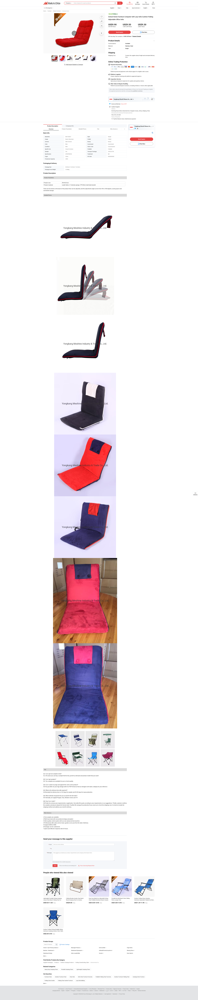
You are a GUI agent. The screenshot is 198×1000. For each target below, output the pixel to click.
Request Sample (136, 36)
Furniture (49, 11)
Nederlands (102, 990)
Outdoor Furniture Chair (60, 977)
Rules (153, 8)
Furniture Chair (48, 977)
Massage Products (75, 947)
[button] (122, 129)
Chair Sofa (72, 977)
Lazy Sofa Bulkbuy (80, 980)
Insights (138, 988)
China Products (69, 988)
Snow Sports (130, 953)
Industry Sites (109, 988)
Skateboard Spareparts (76, 950)
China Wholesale (92, 988)
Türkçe (129, 990)
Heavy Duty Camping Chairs (51, 969)
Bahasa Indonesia (142, 990)
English (62, 990)
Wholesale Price (101, 988)
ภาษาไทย (124, 990)
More (44, 983)
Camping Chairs (65, 11)
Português (73, 990)
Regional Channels (117, 988)
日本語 (116, 990)
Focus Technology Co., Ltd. (89, 994)
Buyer (119, 8)
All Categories (48, 8)
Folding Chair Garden (50, 980)
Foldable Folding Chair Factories (103, 977)
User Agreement (107, 994)
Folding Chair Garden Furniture (65, 980)
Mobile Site (132, 988)
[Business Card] (152, 132)
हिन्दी (120, 990)
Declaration (115, 994)
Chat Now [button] (144, 32)
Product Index (126, 988)
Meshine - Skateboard (48, 950)
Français (79, 990)
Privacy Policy (122, 994)
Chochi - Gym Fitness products (50, 947)
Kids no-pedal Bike (75, 953)
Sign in (153, 4)
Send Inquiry (119, 32)
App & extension (136, 8)
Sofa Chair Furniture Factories (85, 977)
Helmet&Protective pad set (105, 950)
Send (55, 865)
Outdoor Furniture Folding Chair (121, 977)
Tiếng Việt (134, 990)
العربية (107, 990)
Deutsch (96, 990)
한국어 (111, 990)
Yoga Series (129, 947)
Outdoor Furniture (56, 11)
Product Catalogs (65, 944)
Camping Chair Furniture (138, 977)
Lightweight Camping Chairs (83, 969)
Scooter (101, 953)
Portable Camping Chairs (67, 969)
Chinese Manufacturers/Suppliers (81, 988)
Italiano (91, 990)
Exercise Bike (102, 947)
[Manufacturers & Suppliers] (51, 3)
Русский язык (85, 990)
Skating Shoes (130, 950)
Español (67, 990)
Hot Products (61, 988)
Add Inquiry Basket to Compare (74, 64)
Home (44, 11)
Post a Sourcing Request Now (86, 865)
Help (127, 8)
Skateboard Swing (47, 953)
